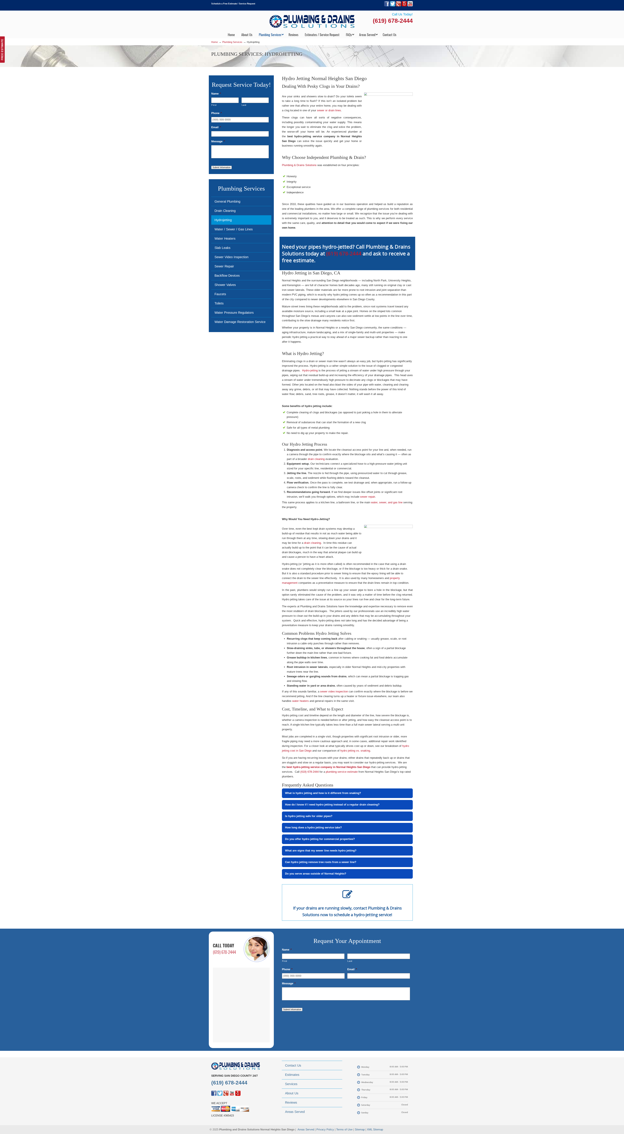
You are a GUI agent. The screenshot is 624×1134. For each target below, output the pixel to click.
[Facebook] (386, 5)
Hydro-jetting (310, 370)
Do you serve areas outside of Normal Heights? (315, 873)
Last (244, 105)
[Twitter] (392, 5)
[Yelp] (404, 5)
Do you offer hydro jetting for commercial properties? (320, 839)
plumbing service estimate (342, 771)
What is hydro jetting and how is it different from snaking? (323, 793)
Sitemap (360, 1129)
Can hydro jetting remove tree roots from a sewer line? (320, 862)
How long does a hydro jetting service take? (313, 827)
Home (214, 42)
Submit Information (221, 167)
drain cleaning (316, 459)
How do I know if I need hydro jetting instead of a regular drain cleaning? (332, 804)
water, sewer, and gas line (387, 502)
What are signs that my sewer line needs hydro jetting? (320, 850)
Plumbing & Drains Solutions (299, 165)
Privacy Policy (325, 1129)
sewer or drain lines (329, 110)
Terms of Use (344, 1129)
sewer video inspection (334, 691)
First (213, 105)
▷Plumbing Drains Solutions (312, 21)
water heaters (300, 700)
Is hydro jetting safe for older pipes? (308, 816)
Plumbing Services (232, 42)
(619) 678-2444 (393, 20)
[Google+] (398, 5)
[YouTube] (410, 5)
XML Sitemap (375, 1129)
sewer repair (367, 496)
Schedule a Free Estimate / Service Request (233, 3)
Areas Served (306, 1129)
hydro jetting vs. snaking (355, 750)
